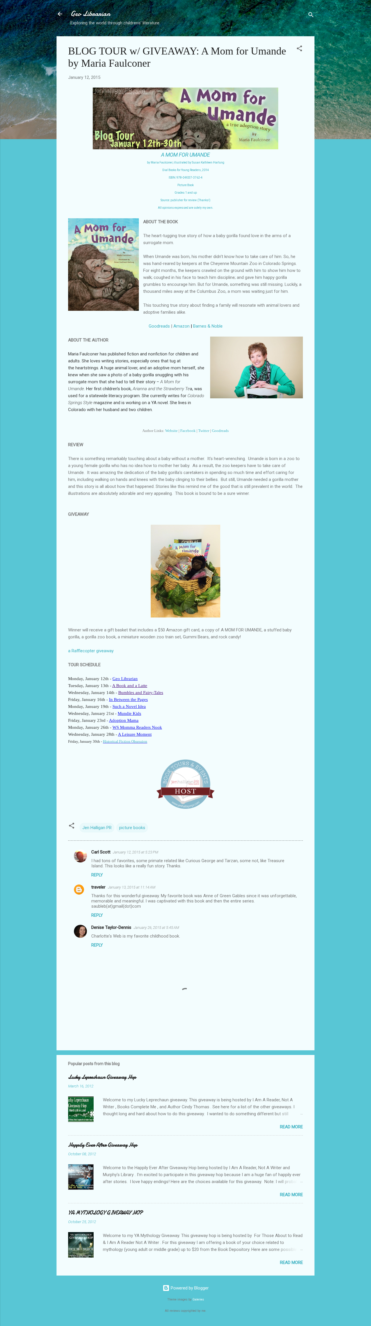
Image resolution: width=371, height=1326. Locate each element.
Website (171, 430)
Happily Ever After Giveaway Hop (102, 1145)
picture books (132, 827)
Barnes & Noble (208, 326)
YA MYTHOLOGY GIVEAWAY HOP (105, 1212)
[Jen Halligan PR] (185, 807)
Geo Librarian (90, 14)
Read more (291, 1126)
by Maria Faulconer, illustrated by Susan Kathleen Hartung (185, 162)
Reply (97, 875)
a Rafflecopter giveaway (91, 650)
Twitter (203, 430)
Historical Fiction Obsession (125, 741)
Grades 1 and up (185, 192)
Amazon (181, 326)
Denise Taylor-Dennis (111, 927)
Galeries (198, 1299)
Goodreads (159, 326)
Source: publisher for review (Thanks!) (185, 200)
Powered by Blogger (189, 1288)
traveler (98, 887)
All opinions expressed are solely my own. (185, 207)
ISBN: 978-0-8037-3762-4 (186, 177)
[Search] (311, 16)
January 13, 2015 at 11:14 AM (131, 887)
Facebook (188, 430)
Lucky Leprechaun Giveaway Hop (102, 1077)
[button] (299, 49)
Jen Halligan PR (97, 827)
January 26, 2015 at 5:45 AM (156, 927)
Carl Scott (100, 852)
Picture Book (185, 185)
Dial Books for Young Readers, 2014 (185, 170)
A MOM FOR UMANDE (185, 155)
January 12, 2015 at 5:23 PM (135, 852)
